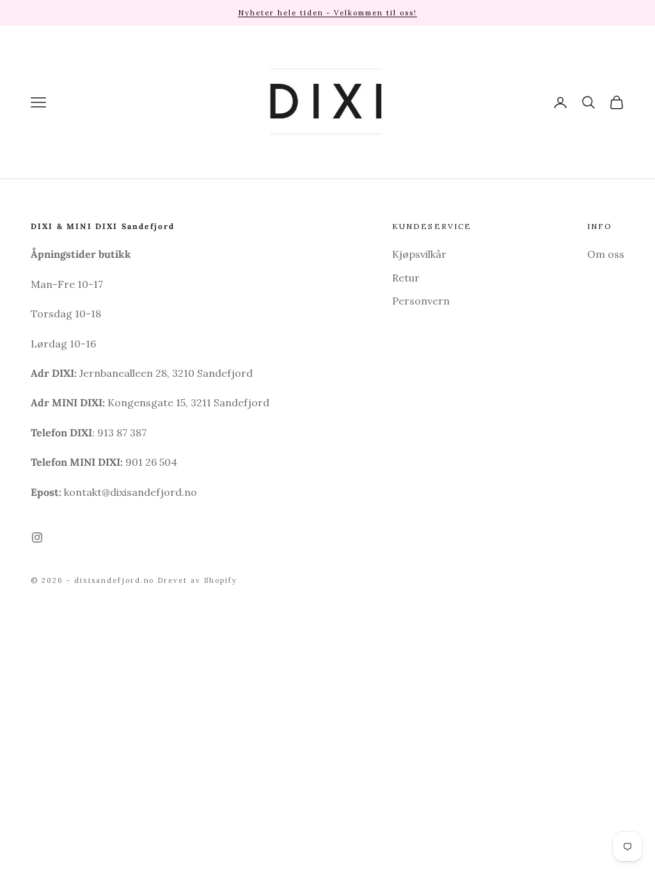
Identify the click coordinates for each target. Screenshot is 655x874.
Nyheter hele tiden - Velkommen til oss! (327, 12)
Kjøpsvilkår (419, 254)
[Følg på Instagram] (37, 537)
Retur (406, 277)
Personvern (421, 300)
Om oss (605, 254)
